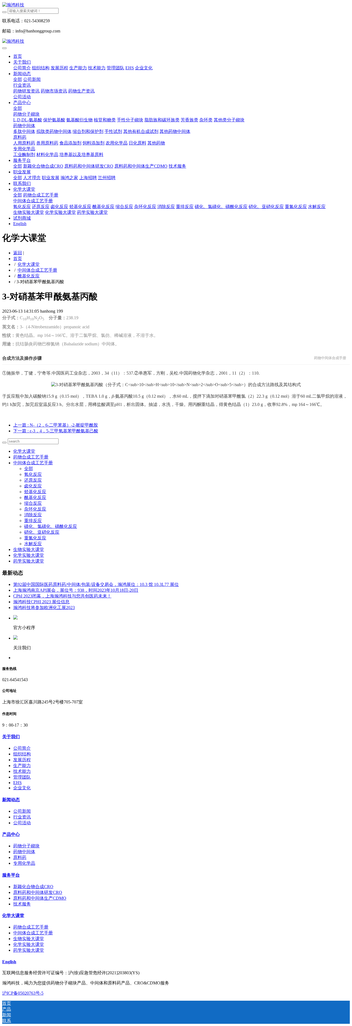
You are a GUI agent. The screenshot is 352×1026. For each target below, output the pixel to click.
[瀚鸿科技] (176, 5)
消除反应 (33, 514)
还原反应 (33, 480)
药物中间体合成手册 (330, 358)
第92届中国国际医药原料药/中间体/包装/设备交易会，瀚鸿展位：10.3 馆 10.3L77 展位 (96, 584)
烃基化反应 (35, 491)
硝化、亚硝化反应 (41, 532)
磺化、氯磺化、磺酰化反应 (50, 526)
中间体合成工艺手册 (37, 270)
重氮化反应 (35, 538)
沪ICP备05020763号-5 (22, 993)
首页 (17, 56)
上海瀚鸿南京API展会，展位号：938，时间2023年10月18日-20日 (75, 590)
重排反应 (33, 520)
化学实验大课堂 (28, 555)
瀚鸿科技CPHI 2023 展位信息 (41, 601)
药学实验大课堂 (28, 561)
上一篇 (55, 425)
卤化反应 (33, 486)
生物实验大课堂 (28, 549)
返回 (17, 252)
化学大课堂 (29, 264)
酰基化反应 (29, 276)
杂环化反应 (35, 509)
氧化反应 (33, 474)
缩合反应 (33, 503)
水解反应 (33, 543)
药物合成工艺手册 (30, 457)
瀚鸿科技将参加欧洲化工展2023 (44, 607)
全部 (17, 79)
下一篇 (55, 431)
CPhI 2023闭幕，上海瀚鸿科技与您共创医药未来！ (62, 596)
